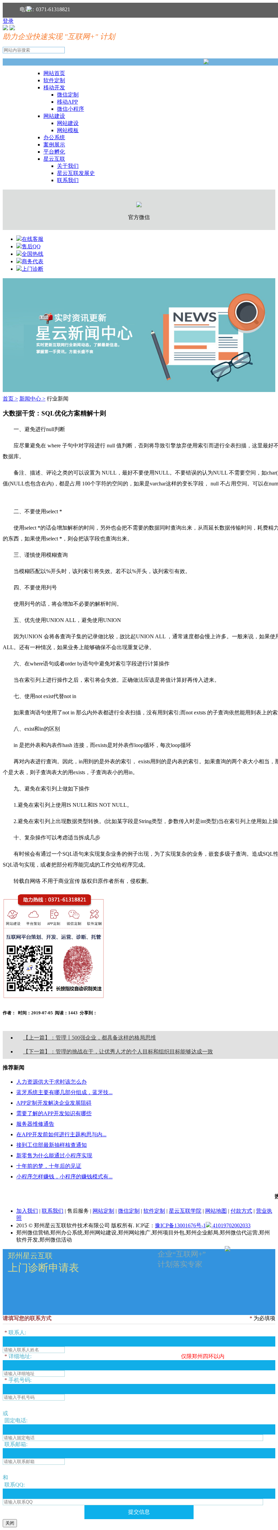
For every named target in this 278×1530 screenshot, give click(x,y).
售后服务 (78, 1211)
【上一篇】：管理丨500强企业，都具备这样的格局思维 (89, 1037)
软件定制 (54, 80)
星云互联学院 (185, 1211)
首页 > (10, 399)
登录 (8, 21)
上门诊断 (32, 269)
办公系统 (54, 137)
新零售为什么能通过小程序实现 (54, 1155)
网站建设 (54, 116)
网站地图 (216, 1211)
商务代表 (32, 261)
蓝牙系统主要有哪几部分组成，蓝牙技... (64, 1092)
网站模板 (68, 130)
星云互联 (54, 159)
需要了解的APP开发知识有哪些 (54, 1113)
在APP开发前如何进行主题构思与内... (61, 1134)
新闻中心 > (32, 399)
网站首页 (54, 73)
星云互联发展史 (76, 173)
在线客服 (32, 239)
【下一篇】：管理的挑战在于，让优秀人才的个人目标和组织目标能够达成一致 (118, 1051)
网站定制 (103, 1211)
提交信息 (139, 1512)
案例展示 (54, 144)
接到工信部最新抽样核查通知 (51, 1145)
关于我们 (68, 166)
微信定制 (68, 94)
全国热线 (32, 254)
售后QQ (31, 246)
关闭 (9, 1523)
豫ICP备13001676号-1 (180, 1225)
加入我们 (27, 1211)
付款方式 (241, 1211)
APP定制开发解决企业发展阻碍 (54, 1103)
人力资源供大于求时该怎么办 (51, 1082)
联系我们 (68, 180)
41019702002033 (231, 1225)
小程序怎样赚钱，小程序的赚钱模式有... (64, 1176)
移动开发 (54, 87)
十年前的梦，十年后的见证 (48, 1166)
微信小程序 (70, 109)
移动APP (67, 102)
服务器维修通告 (35, 1124)
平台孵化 (54, 152)
